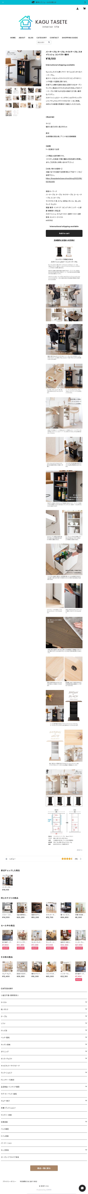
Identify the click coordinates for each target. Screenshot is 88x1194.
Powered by (41, 1190)
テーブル (4, 1016)
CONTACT (54, 38)
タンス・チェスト (6, 1059)
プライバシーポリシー (9, 1181)
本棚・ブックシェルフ (8, 1108)
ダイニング (5, 1052)
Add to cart (64, 233)
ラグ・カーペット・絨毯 (9, 1094)
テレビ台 (4, 1030)
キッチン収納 (5, 1045)
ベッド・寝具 (5, 1038)
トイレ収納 (5, 1136)
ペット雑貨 (5, 1129)
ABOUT (22, 38)
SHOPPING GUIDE (70, 38)
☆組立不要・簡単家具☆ (10, 995)
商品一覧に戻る (44, 1168)
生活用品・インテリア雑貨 (10, 1087)
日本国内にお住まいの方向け (64, 240)
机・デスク (4, 1009)
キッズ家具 (5, 1150)
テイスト (4, 1002)
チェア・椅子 (5, 1101)
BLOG (30, 38)
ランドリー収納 (6, 1115)
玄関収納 (4, 1122)
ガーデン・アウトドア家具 (10, 1157)
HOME (13, 38)
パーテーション (6, 1143)
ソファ (3, 1023)
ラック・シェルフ (6, 1073)
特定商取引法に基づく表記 (28, 1181)
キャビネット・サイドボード (10, 1066)
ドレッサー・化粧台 (7, 1080)
